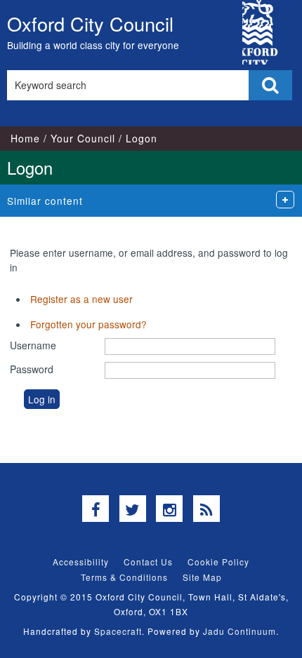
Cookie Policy (218, 562)
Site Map (202, 577)
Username (33, 345)
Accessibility (81, 562)
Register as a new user (81, 299)
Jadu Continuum (239, 631)
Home (25, 138)
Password (31, 369)
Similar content (45, 201)
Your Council (83, 138)
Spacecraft (118, 631)
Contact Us (148, 562)
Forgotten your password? (88, 324)
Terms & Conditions (124, 577)
